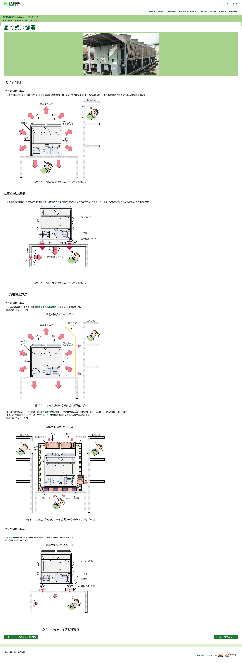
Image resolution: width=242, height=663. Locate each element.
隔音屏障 (40, 307)
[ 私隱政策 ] (210, 655)
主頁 (144, 11)
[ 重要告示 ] (201, 655)
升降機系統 (222, 11)
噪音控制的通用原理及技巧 (188, 11)
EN (231, 4)
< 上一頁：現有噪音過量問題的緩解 (21, 637)
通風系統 (204, 11)
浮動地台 (44, 415)
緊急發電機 (233, 11)
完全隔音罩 (47, 412)
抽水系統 (213, 11)
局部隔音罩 (51, 307)
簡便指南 (161, 11)
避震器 (13, 537)
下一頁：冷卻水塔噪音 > (225, 637)
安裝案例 (152, 11)
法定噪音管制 (171, 11)
